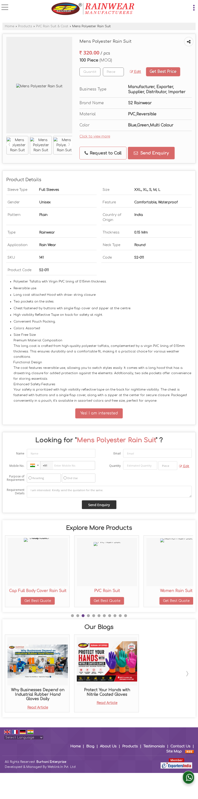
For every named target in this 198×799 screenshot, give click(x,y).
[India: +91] (33, 465)
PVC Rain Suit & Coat (52, 26)
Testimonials (154, 746)
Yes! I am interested (99, 413)
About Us (108, 746)
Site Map (174, 751)
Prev (9, 144)
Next (69, 144)
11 (125, 615)
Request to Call (105, 153)
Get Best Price (163, 71)
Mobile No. (16, 466)
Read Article (37, 707)
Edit (137, 72)
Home (9, 26)
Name (20, 453)
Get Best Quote (43, 601)
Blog (90, 746)
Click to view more (94, 136)
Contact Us (180, 746)
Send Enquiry (154, 153)
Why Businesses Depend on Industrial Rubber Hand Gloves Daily (37, 694)
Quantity (115, 466)
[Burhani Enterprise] (92, 9)
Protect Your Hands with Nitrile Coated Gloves (107, 692)
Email (117, 453)
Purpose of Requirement (15, 478)
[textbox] (113, 72)
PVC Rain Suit (43, 591)
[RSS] (189, 751)
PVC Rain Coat (181, 591)
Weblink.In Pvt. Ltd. (62, 767)
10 (120, 615)
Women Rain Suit (112, 591)
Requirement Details (15, 491)
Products (25, 26)
